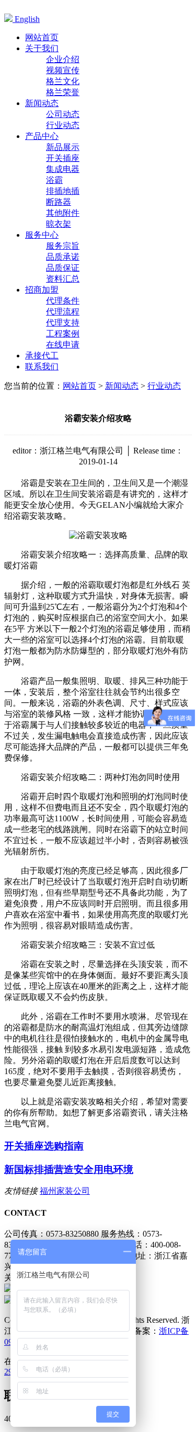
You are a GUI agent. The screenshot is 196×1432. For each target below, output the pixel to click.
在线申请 (62, 344)
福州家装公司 (65, 1190)
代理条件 (62, 300)
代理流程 (62, 311)
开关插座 (62, 158)
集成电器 (62, 169)
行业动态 (62, 125)
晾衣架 (58, 223)
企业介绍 (62, 59)
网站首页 (79, 385)
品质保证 (62, 267)
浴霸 (54, 180)
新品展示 (62, 147)
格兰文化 (62, 81)
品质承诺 (62, 256)
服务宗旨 (62, 245)
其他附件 (62, 212)
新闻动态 (122, 385)
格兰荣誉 (62, 92)
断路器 (58, 201)
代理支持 (62, 322)
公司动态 (62, 114)
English (26, 19)
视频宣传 (62, 70)
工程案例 (62, 333)
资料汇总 (62, 278)
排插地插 (62, 191)
